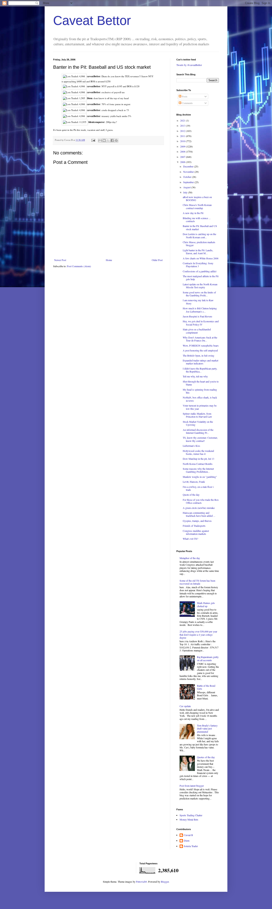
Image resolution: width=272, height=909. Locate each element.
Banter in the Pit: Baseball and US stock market (200, 227)
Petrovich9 (141, 881)
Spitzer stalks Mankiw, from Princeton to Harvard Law (197, 415)
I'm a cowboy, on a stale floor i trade (198, 488)
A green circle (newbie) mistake (199, 507)
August (187, 187)
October (187, 176)
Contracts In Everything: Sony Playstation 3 (198, 264)
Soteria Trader (191, 846)
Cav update (185, 706)
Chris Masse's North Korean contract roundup (197, 206)
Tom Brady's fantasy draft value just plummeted (207, 728)
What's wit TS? (190, 538)
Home (109, 260)
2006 (183, 162)
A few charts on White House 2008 (200, 258)
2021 (183, 120)
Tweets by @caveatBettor (189, 65)
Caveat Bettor (92, 20)
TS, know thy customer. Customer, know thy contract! (200, 439)
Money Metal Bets (189, 819)
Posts (184, 96)
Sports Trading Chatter (191, 815)
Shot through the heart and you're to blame (201, 383)
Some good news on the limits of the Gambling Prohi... (199, 294)
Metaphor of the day (190, 558)
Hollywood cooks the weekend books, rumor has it (198, 452)
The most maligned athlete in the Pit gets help (200, 277)
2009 (183, 146)
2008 (183, 151)
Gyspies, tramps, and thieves (197, 520)
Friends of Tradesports (194, 525)
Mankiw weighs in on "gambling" (200, 476)
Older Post (157, 260)
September (188, 182)
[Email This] (100, 140)
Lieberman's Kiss (191, 445)
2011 (183, 136)
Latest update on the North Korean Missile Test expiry (200, 286)
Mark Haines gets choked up (206, 604)
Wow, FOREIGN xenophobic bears (201, 345)
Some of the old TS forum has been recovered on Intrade (197, 582)
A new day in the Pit (193, 213)
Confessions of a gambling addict (199, 271)
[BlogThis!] (104, 140)
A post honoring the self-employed (200, 350)
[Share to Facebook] (112, 140)
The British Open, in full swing (198, 355)
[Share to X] (108, 140)
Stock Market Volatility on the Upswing (198, 423)
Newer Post (60, 260)
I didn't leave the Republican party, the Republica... (200, 370)
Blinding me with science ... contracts (197, 219)
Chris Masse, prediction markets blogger (199, 243)
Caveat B (188, 835)
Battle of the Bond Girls (206, 687)
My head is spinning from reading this (200, 391)
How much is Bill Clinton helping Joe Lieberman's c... (200, 310)
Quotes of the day (206, 757)
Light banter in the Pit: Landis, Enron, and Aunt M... (198, 251)
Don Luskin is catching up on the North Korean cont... (199, 235)
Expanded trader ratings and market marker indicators (200, 362)
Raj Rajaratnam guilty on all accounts (208, 658)
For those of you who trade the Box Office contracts (201, 501)
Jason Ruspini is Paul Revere (197, 316)
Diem (186, 840)
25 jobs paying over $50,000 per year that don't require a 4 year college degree (198, 634)
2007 (183, 156)
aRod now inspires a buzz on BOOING (197, 198)
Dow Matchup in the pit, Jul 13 (198, 458)
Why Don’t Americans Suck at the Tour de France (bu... (200, 339)
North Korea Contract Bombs (197, 463)
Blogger (165, 881)
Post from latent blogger (192, 785)
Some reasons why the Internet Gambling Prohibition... (198, 470)
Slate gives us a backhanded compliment (197, 331)
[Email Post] (93, 139)
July (185, 192)
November (188, 171)
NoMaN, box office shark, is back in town (200, 399)
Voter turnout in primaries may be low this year (200, 407)
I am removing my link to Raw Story (198, 301)
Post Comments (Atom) (79, 266)
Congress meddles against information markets (196, 532)
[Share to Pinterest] (116, 140)
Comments (187, 103)
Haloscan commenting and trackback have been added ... (199, 514)
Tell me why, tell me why (195, 376)
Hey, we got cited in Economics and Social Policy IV (201, 323)
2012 (183, 131)
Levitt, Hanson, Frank (194, 481)
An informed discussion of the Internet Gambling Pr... (198, 431)
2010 (183, 141)
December (188, 166)
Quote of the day (191, 494)
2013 (183, 125)
